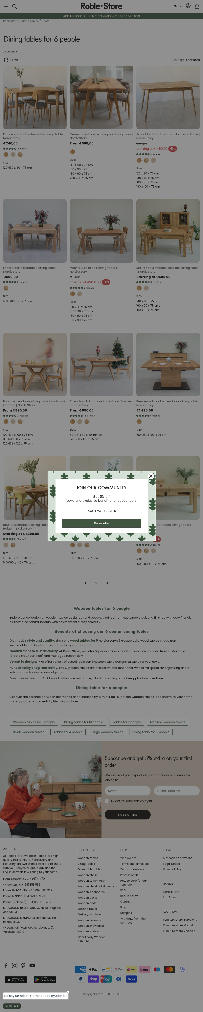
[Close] (151, 476)
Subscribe (101, 523)
